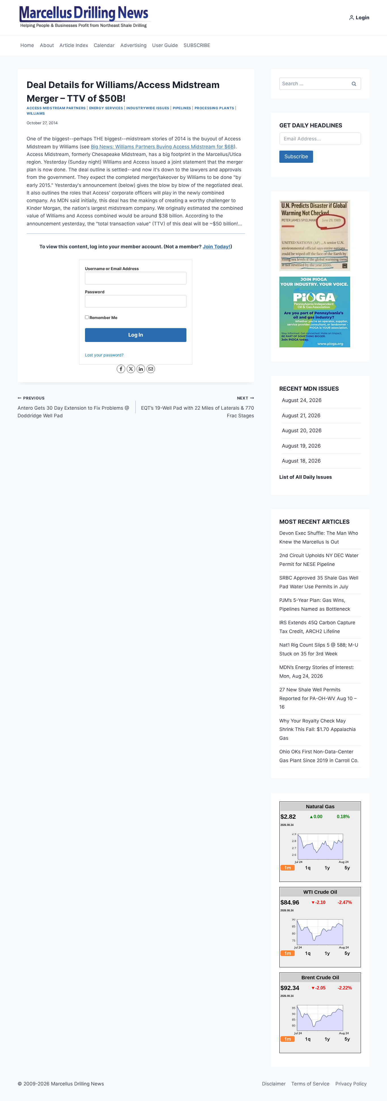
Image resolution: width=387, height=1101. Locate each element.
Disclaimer (274, 1084)
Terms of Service (310, 1084)
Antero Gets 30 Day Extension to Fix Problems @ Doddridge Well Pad (73, 407)
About (47, 45)
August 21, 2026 (301, 415)
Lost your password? (104, 354)
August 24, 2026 (302, 400)
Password (95, 291)
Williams (36, 113)
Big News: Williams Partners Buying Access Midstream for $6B (162, 146)
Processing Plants (214, 108)
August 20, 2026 (302, 430)
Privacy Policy (351, 1084)
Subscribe (296, 156)
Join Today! (216, 246)
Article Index (73, 45)
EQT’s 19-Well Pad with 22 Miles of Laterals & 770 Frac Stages (197, 407)
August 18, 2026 (301, 461)
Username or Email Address (112, 268)
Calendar (104, 45)
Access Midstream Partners (56, 108)
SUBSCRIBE (197, 45)
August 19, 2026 (301, 446)
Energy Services (106, 108)
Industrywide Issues (147, 108)
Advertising (133, 45)
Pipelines (182, 108)
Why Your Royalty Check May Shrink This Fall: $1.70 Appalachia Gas (317, 729)
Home (27, 45)
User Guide (165, 45)
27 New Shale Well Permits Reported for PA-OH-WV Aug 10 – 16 (318, 698)
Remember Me (103, 317)
